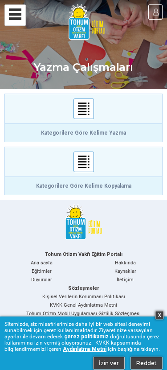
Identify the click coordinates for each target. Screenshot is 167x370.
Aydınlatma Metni (84, 349)
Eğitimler (42, 271)
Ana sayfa (42, 263)
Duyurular (41, 280)
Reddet (146, 363)
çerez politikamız (86, 336)
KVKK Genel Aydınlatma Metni (83, 305)
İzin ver (109, 363)
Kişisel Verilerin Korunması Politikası (83, 297)
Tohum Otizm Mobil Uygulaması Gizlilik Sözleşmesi (83, 314)
